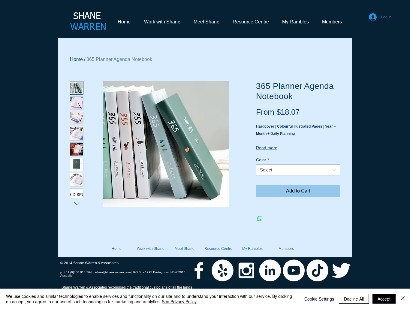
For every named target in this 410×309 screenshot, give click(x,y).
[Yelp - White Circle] (223, 270)
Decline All (354, 299)
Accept (384, 299)
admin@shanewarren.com (113, 272)
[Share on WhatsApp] (260, 218)
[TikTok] (317, 270)
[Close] (402, 298)
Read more (266, 147)
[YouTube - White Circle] (294, 270)
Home (76, 59)
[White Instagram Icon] (246, 270)
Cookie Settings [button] (319, 299)
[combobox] (298, 170)
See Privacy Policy (179, 301)
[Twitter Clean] (341, 270)
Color (262, 159)
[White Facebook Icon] (199, 270)
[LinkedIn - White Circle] (270, 270)
